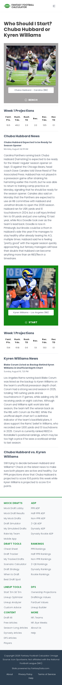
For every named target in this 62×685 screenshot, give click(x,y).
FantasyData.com (40, 668)
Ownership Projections (43, 592)
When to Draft (11, 574)
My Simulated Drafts (15, 528)
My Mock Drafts (12, 518)
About (10, 674)
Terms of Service (47, 674)
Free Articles (10, 622)
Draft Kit (8, 617)
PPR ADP (35, 508)
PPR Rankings (38, 549)
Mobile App (10, 538)
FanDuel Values (39, 602)
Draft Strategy (11, 569)
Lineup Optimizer (13, 597)
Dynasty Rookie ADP (42, 533)
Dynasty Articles (13, 632)
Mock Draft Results (14, 513)
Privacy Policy (25, 674)
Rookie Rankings (40, 574)
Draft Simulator (12, 523)
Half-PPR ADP (38, 513)
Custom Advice (12, 607)
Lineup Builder (39, 607)
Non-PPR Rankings (41, 559)
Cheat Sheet (11, 549)
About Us (36, 627)
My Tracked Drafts (14, 559)
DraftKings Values (41, 597)
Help (33, 632)
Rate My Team (12, 533)
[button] (54, 6)
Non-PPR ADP (38, 518)
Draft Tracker (11, 554)
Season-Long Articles (16, 627)
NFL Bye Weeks (39, 622)
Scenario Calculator (15, 564)
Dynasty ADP (38, 528)
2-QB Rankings (39, 564)
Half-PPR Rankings (41, 554)
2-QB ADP (36, 523)
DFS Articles (10, 638)
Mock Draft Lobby (14, 508)
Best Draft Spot (12, 579)
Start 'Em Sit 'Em (12, 592)
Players (8, 643)
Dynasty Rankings (41, 569)
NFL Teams (37, 617)
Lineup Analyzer (12, 602)
